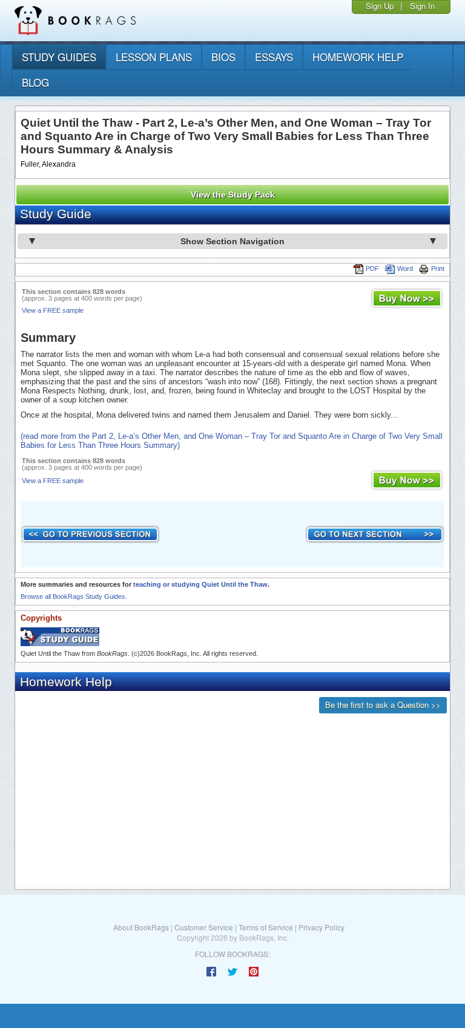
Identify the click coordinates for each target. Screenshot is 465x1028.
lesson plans (154, 56)
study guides (59, 56)
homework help (357, 56)
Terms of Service (266, 927)
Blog (35, 82)
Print (437, 268)
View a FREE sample (53, 310)
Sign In (422, 6)
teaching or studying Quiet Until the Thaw (200, 584)
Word (405, 268)
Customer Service (203, 927)
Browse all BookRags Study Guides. (74, 596)
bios (223, 56)
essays (274, 56)
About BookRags (141, 927)
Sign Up (380, 6)
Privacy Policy (321, 927)
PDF (372, 268)
